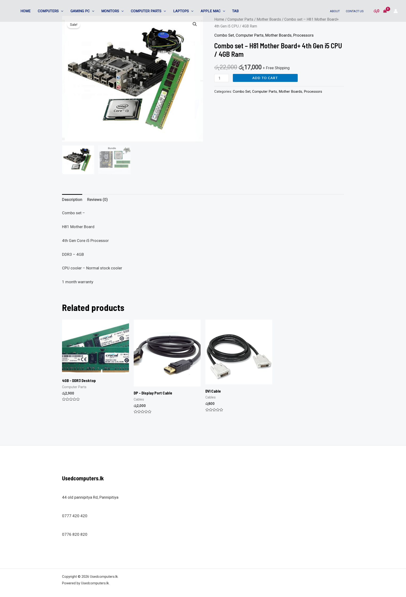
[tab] (72, 200)
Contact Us (355, 11)
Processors (303, 35)
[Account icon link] (396, 11)
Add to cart (265, 78)
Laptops (181, 11)
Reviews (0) (97, 199)
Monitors (110, 11)
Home (25, 11)
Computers (48, 11)
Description (72, 199)
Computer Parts (146, 11)
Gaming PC (80, 11)
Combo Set (224, 35)
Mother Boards (278, 35)
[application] (61, 11)
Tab (235, 11)
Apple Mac (211, 11)
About (335, 11)
